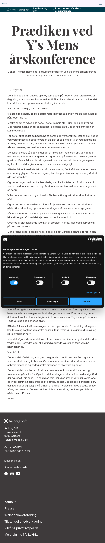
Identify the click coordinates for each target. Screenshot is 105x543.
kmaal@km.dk (12, 460)
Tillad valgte (52, 301)
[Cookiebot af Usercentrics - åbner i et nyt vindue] (90, 239)
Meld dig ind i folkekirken (22, 534)
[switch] (39, 282)
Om (14, 9)
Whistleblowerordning (20, 515)
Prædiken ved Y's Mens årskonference (68, 9)
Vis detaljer (91, 293)
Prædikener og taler (40, 9)
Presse (9, 508)
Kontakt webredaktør (16, 467)
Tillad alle (85, 301)
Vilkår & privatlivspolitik (21, 528)
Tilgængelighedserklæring (23, 521)
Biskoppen (24, 9)
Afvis (19, 301)
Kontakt (10, 501)
